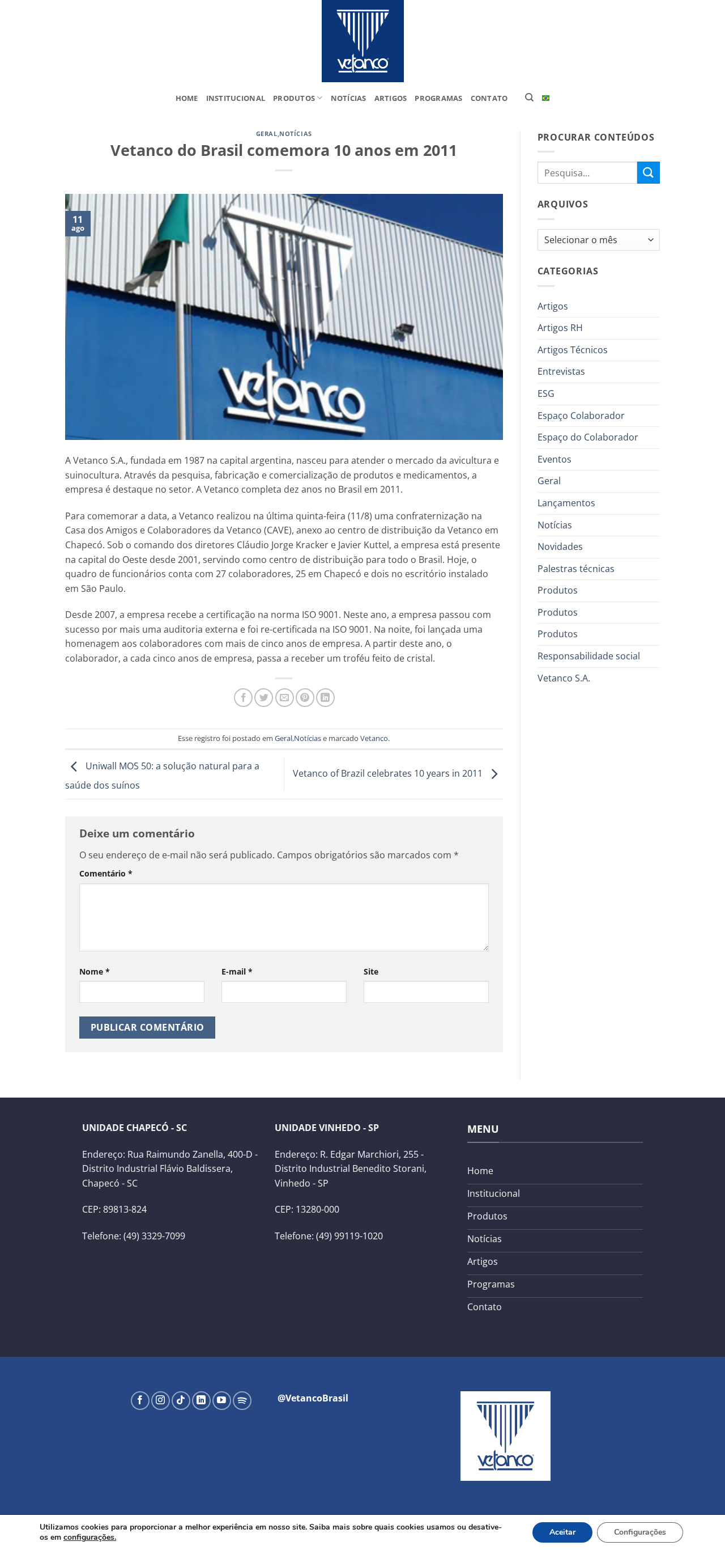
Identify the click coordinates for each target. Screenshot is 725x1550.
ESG (546, 393)
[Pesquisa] (529, 97)
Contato (489, 98)
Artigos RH (560, 327)
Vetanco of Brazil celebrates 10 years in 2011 (389, 774)
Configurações (640, 1532)
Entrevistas (561, 371)
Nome (94, 971)
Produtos (294, 98)
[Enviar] (648, 173)
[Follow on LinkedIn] (201, 1400)
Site (371, 971)
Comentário (106, 873)
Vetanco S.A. (564, 678)
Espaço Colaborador (581, 415)
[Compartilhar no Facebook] (243, 697)
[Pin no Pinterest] (305, 697)
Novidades (560, 546)
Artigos (390, 98)
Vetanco (374, 738)
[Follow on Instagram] (160, 1400)
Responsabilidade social (589, 656)
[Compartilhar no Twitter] (263, 697)
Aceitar (562, 1532)
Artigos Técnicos (573, 350)
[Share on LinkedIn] (325, 697)
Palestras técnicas (576, 568)
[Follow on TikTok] (181, 1400)
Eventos (555, 459)
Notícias (348, 98)
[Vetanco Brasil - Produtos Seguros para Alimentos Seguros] (362, 41)
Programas (438, 98)
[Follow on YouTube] (221, 1400)
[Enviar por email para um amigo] (284, 697)
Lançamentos (566, 503)
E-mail (237, 971)
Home (187, 98)
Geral (267, 133)
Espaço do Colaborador (588, 437)
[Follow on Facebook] (140, 1400)
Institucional (235, 98)
